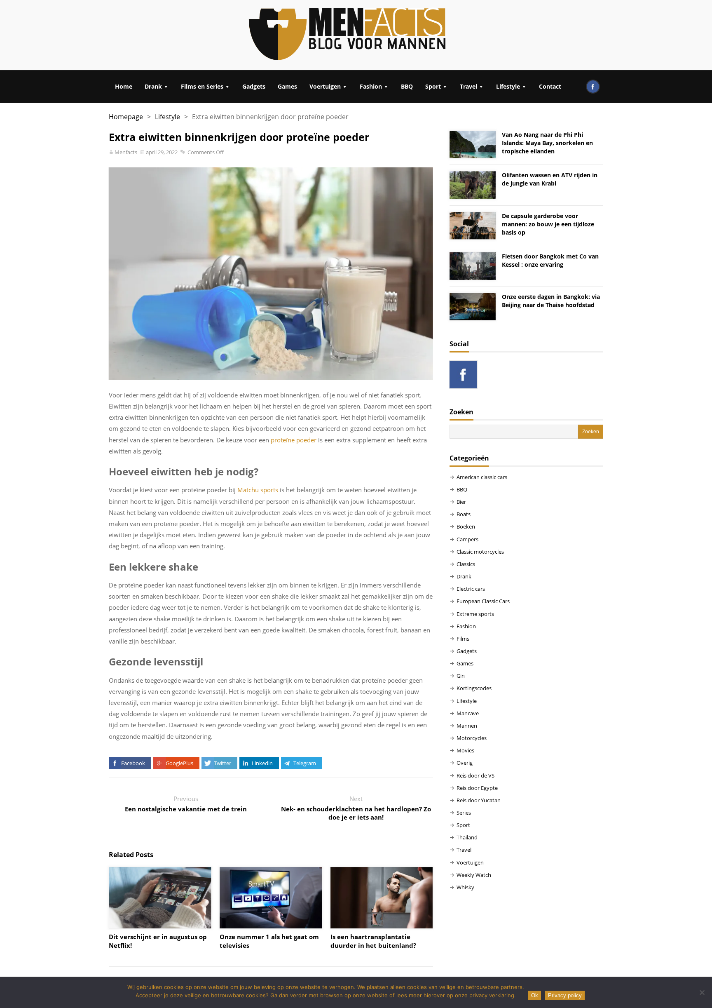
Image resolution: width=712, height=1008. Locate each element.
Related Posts (131, 854)
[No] (702, 992)
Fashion (371, 86)
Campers (467, 539)
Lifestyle (508, 86)
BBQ (407, 86)
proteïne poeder (293, 440)
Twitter (222, 763)
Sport (433, 86)
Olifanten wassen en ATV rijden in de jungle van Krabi (549, 179)
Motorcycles (472, 738)
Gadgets (253, 86)
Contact (550, 86)
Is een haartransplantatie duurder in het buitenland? (373, 941)
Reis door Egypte (477, 788)
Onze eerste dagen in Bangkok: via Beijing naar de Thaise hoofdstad (551, 301)
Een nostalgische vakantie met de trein (186, 809)
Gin (461, 675)
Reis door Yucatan (479, 800)
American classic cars (482, 477)
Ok (534, 995)
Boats (464, 514)
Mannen (467, 725)
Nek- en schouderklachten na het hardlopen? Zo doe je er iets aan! (356, 813)
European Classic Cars (483, 601)
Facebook (133, 763)
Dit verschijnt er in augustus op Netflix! (158, 941)
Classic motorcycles (480, 551)
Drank (153, 86)
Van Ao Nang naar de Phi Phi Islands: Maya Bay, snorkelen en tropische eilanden (547, 143)
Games (287, 86)
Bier (461, 501)
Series (464, 812)
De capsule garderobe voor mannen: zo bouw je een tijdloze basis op (548, 224)
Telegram (304, 763)
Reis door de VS (475, 775)
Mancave (468, 713)
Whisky (465, 887)
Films (463, 638)
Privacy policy (565, 995)
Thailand (467, 837)
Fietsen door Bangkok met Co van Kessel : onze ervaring (550, 260)
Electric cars (471, 588)
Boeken (466, 526)
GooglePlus (179, 763)
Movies (465, 750)
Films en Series (202, 86)
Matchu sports (257, 490)
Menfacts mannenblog (348, 35)
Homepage (126, 116)
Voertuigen (325, 86)
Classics (466, 564)
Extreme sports (475, 614)
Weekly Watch (474, 875)
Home (123, 86)
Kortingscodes (474, 688)
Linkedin (262, 763)
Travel (468, 86)
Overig (465, 762)
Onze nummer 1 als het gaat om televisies (269, 941)
